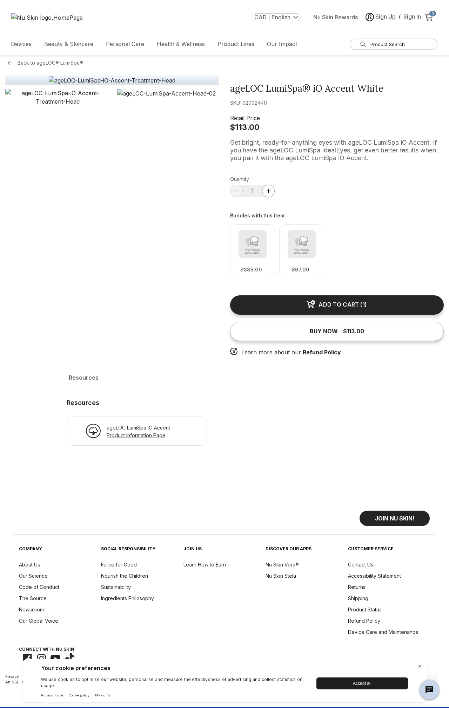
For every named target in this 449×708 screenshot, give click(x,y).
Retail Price (245, 118)
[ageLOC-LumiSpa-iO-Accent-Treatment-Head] (112, 80)
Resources (84, 377)
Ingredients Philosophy (127, 598)
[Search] (363, 44)
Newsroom (31, 609)
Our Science (33, 576)
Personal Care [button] (125, 43)
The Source (33, 598)
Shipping (358, 598)
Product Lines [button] (235, 43)
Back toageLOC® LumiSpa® (50, 63)
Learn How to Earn (204, 565)
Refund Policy (322, 352)
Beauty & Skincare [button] (68, 43)
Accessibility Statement (374, 576)
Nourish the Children (124, 576)
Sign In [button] (412, 16)
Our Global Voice (38, 621)
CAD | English (272, 17)
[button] (57, 141)
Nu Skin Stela (281, 576)
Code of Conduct (39, 587)
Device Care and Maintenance (383, 632)
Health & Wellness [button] (181, 43)
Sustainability (116, 587)
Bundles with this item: (258, 215)
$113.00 (245, 127)
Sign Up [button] (385, 16)
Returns (357, 587)
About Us (29, 565)
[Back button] (12, 63)
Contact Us (360, 565)
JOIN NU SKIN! (395, 518)
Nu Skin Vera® (282, 565)
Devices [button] (21, 43)
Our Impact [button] (282, 43)
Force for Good (119, 565)
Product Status (365, 609)
